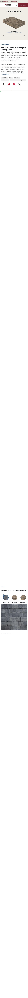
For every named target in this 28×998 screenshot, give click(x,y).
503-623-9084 (5, 1)
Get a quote (23, 5)
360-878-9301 (14, 1)
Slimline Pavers (5, 80)
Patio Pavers (4, 77)
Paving (10, 77)
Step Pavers (13, 80)
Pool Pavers (17, 77)
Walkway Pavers (21, 80)
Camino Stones (5, 74)
